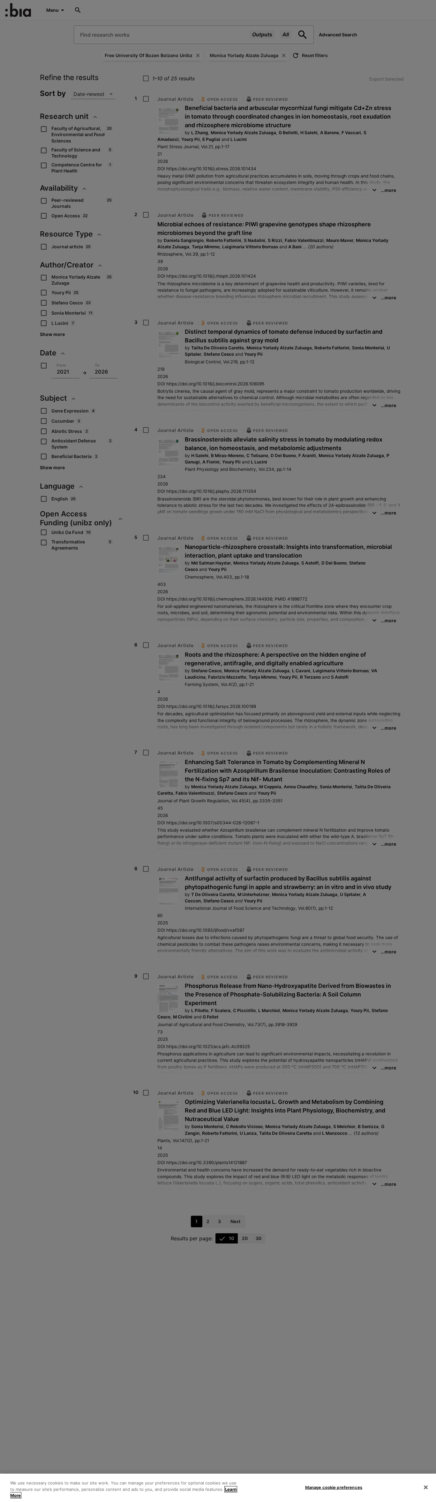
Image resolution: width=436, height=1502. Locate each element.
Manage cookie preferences (333, 1487)
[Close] (426, 1487)
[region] (218, 1488)
